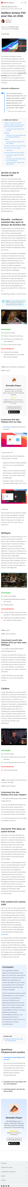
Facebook (4, 1186)
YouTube (6, 1186)
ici (23, 304)
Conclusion (9, 150)
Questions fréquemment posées (14, 152)
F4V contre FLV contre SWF (12, 148)
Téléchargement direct (14, 408)
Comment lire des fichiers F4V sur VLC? (14, 1058)
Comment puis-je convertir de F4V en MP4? (14, 1090)
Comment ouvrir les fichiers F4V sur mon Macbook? (14, 1083)
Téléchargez (6, 427)
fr (21, 2)
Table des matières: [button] (11, 120)
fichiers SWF (5, 934)
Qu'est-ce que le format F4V (12, 123)
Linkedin (9, 1186)
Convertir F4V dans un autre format (15, 146)
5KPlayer (7, 133)
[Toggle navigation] (25, 2)
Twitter (2, 1186)
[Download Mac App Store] (14, 411)
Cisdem (6, 139)
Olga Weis (8, 22)
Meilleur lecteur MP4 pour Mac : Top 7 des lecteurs (14, 1039)
